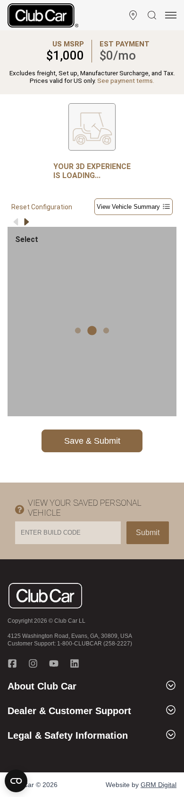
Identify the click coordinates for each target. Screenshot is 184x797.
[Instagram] (33, 663)
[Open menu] (170, 15)
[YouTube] (54, 663)
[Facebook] (12, 663)
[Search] (152, 15)
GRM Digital (158, 784)
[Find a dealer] (133, 15)
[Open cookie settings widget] (16, 781)
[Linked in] (74, 663)
